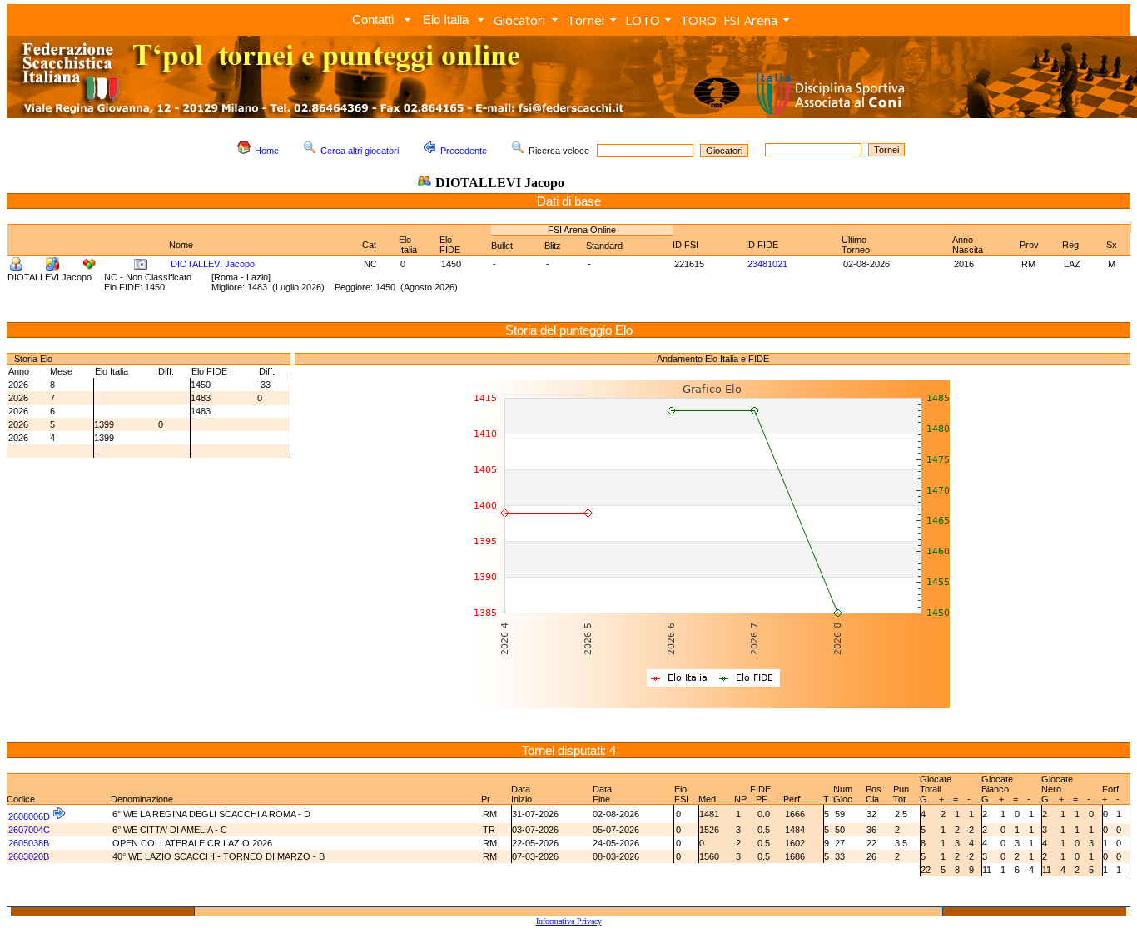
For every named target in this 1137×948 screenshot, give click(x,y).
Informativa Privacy (569, 921)
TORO (698, 20)
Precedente (463, 151)
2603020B (28, 856)
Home (267, 151)
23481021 (767, 264)
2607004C (29, 830)
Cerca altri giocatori (359, 151)
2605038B (28, 843)
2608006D (29, 816)
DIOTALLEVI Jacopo (213, 264)
